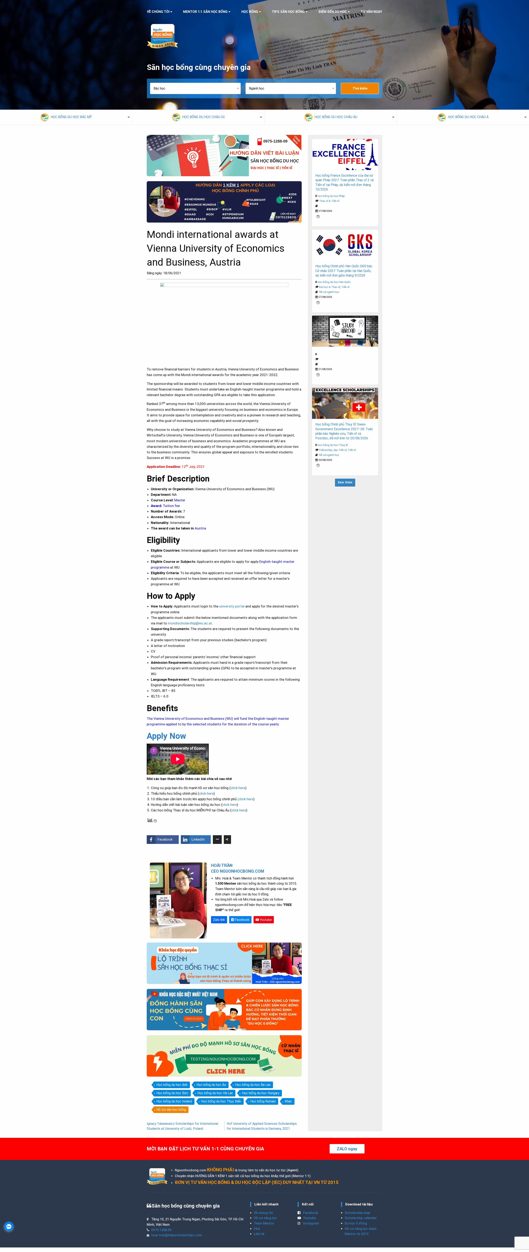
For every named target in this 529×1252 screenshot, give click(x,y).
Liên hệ (259, 1234)
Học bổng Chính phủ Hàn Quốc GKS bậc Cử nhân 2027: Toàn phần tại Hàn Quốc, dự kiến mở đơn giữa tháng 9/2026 (343, 270)
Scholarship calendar (361, 1218)
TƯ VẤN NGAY (371, 12)
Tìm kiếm (360, 88)
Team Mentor (264, 1223)
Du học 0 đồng (356, 1223)
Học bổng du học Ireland (174, 1101)
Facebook (241, 920)
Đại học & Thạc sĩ (329, 287)
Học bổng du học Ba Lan (252, 1085)
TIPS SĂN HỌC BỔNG (288, 12)
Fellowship (325, 450)
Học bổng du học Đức (172, 1093)
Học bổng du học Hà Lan (215, 1093)
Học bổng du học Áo (211, 1085)
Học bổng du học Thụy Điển (221, 1101)
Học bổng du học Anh (171, 1085)
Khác (288, 1101)
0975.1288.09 (161, 1230)
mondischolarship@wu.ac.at (190, 623)
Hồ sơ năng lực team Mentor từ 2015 (360, 1231)
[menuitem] (66, 117)
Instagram (310, 1223)
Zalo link (219, 920)
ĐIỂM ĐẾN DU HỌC (332, 12)
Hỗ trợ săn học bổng (171, 1110)
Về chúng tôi (263, 1213)
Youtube (265, 920)
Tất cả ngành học (328, 292)
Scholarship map (357, 1213)
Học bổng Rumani (263, 1101)
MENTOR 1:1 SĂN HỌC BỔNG (205, 12)
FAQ (257, 1229)
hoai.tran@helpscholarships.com (176, 1235)
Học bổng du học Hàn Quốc (334, 282)
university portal (231, 606)
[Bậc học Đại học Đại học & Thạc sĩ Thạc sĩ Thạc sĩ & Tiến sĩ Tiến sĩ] (197, 88)
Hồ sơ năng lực (265, 1218)
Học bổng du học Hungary (260, 1093)
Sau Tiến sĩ (340, 450)
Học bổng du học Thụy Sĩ (332, 445)
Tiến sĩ (345, 287)
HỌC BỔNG (249, 12)
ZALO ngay (347, 1148)
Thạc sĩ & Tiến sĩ (329, 200)
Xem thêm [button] (345, 482)
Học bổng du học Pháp (331, 196)
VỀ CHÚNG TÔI (158, 12)
